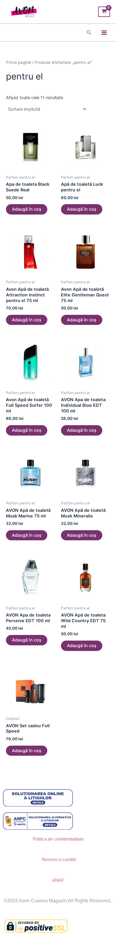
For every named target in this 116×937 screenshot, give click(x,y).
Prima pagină (18, 62)
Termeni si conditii (58, 859)
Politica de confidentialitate (58, 839)
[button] (89, 32)
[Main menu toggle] (104, 32)
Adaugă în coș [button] (26, 209)
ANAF (58, 880)
